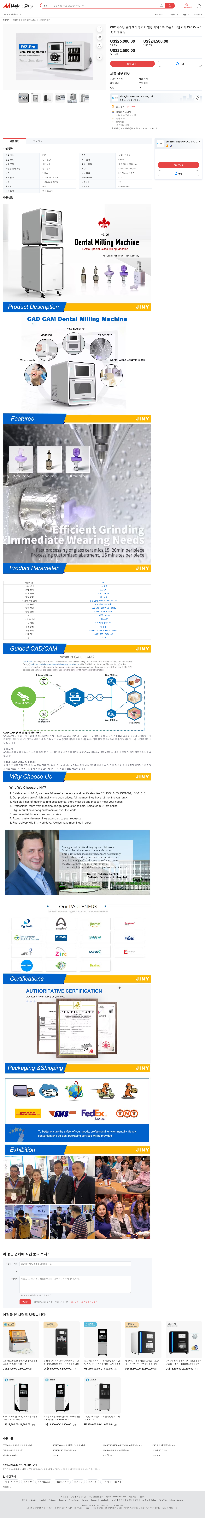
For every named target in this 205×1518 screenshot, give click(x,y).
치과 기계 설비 (44, 20)
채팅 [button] (181, 63)
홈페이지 (6, 20)
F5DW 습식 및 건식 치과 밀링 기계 (17, 1445)
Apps (185, 14)
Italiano (85, 1500)
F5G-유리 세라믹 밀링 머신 (163, 1445)
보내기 (25, 1301)
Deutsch (94, 1500)
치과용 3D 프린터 (10, 1455)
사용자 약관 (81, 1497)
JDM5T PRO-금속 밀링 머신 (64, 1450)
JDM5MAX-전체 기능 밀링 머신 (115, 1450)
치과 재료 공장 (44, 1481)
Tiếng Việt (163, 1500)
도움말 (173, 14)
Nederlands (104, 1500)
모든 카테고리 (13, 14)
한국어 (121, 1500)
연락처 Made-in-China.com (116, 1497)
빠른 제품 (132, 1497)
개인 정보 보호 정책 (96, 1497)
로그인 (199, 7)
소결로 (56, 1455)
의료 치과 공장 (62, 1481)
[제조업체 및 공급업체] (18, 6)
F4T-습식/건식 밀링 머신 (13, 1450)
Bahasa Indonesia (176, 1500)
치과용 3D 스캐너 (159, 1450)
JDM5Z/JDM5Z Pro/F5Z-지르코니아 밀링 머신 (122, 1445)
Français (62, 1500)
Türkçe (153, 1500)
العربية (113, 1500)
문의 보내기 (132, 63)
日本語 (129, 1500)
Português (52, 1500)
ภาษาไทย (144, 1500)
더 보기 (6, 1487)
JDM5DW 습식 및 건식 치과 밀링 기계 (69, 1445)
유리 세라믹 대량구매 (111, 1481)
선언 (72, 1497)
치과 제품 (92, 1481)
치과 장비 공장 (11, 1481)
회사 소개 (64, 1497)
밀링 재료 (156, 1455)
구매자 (158, 14)
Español (42, 1500)
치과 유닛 (78, 1481)
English (34, 1500)
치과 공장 (27, 1481)
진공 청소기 (107, 1455)
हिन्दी (136, 1500)
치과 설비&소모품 (29, 20)
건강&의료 (16, 20)
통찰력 (141, 1497)
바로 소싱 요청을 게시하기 (84, 1302)
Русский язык (74, 1500)
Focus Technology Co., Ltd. (106, 1505)
